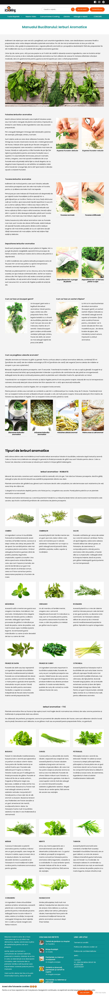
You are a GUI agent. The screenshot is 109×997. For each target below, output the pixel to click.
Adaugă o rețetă (80, 16)
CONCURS (98, 16)
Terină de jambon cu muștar (58, 941)
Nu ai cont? (82, 9)
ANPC (76, 955)
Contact (77, 960)
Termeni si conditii (81, 942)
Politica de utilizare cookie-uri (85, 947)
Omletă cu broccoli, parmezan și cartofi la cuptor (55, 969)
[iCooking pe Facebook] (94, 2)
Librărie (67, 16)
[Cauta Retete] (73, 9)
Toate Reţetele (13, 16)
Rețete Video (31, 16)
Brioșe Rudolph (52, 949)
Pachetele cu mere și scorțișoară (54, 958)
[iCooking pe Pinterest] (103, 2)
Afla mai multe (100, 993)
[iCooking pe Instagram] (99, 2)
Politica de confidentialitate (85, 951)
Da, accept (85, 993)
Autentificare (97, 9)
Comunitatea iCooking (50, 16)
